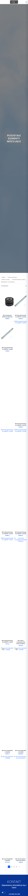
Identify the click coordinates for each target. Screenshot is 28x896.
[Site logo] (14, 2)
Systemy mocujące (6, 279)
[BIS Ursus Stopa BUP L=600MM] (7, 807)
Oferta (4, 277)
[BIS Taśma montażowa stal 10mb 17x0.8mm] (20, 588)
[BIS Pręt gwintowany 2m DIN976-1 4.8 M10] (20, 371)
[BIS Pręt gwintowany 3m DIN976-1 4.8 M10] (20, 480)
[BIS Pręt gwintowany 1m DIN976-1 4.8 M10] (20, 301)
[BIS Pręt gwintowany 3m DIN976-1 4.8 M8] (7, 588)
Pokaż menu (5, 285)
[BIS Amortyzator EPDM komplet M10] (7, 301)
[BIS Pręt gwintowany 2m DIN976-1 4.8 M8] (7, 480)
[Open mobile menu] (26, 2)
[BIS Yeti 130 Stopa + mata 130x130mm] (20, 807)
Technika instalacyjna (12, 277)
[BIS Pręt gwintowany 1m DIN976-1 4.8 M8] (7, 333)
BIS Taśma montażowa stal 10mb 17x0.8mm (20, 642)
